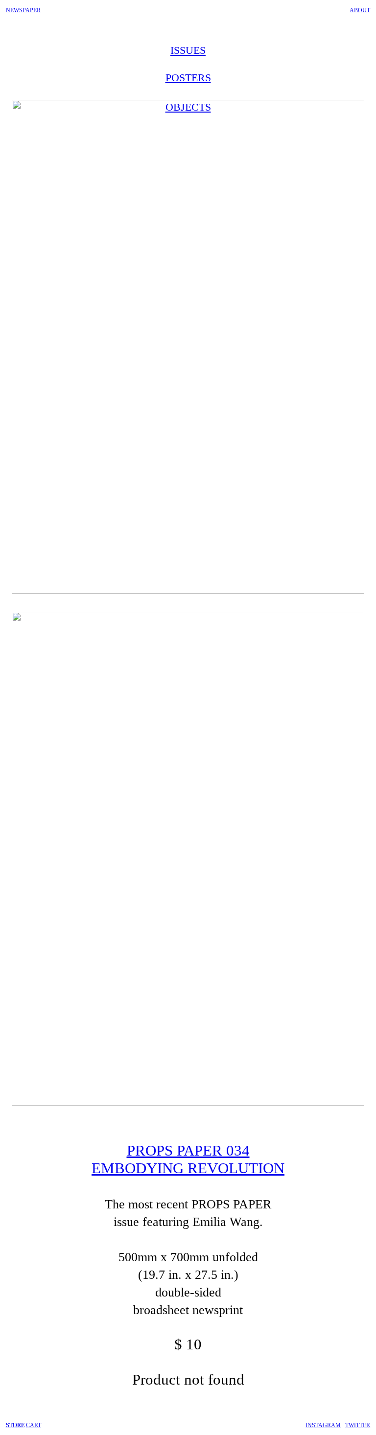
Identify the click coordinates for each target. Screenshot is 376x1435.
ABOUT (360, 10)
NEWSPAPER (23, 10)
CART (33, 1425)
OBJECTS (188, 107)
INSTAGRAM (323, 1425)
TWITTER (357, 1425)
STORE (15, 1425)
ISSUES (188, 50)
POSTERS (188, 77)
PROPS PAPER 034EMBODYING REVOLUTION (188, 1159)
